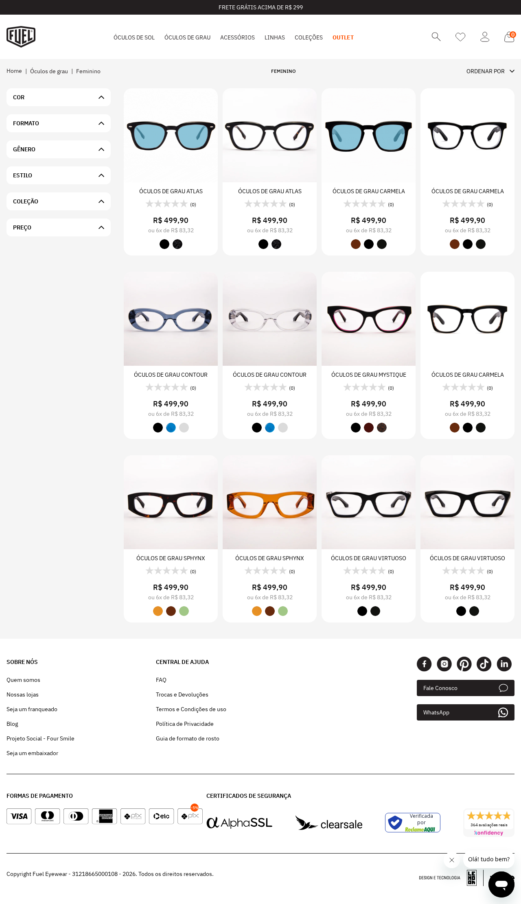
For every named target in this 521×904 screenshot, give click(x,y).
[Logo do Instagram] (444, 664)
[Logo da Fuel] (21, 37)
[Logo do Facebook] (424, 664)
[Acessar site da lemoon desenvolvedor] (451, 878)
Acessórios (237, 37)
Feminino (88, 71)
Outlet (343, 37)
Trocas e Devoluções (182, 694)
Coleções (309, 37)
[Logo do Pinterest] (464, 664)
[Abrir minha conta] (485, 37)
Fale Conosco (440, 688)
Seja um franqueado (32, 709)
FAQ (161, 679)
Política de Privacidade (185, 723)
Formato (26, 123)
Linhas (275, 37)
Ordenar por (485, 71)
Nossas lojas (23, 694)
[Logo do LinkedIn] (504, 664)
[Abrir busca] (436, 36)
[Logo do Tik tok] (484, 664)
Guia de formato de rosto (187, 738)
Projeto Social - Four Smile (40, 738)
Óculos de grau (187, 37)
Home (14, 70)
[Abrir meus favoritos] (460, 37)
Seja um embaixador (32, 753)
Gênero (24, 149)
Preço (22, 227)
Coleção (25, 201)
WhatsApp (436, 712)
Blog (12, 723)
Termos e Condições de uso (191, 709)
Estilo (22, 175)
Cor (18, 97)
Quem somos (23, 679)
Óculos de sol (134, 37)
